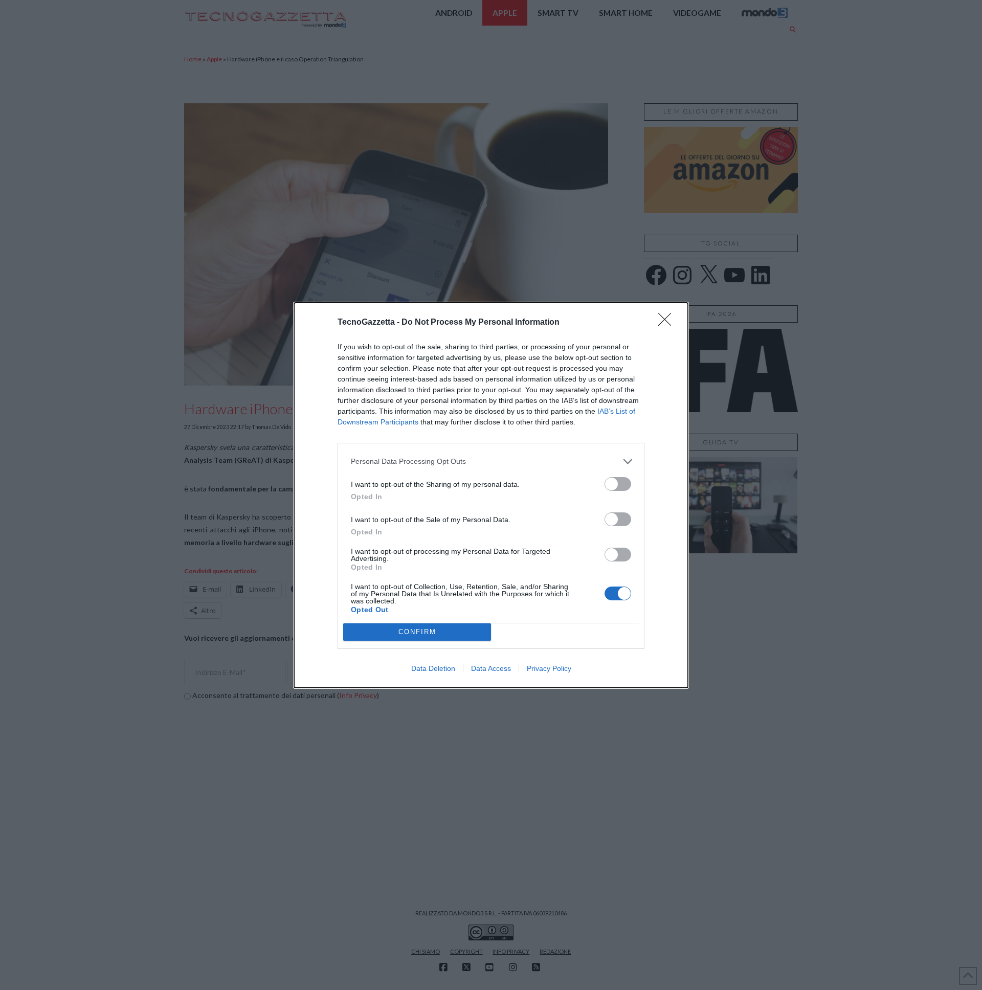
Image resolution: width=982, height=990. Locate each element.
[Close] (668, 322)
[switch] (618, 484)
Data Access (491, 668)
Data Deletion (433, 668)
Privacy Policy (549, 668)
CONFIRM (417, 632)
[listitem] (491, 461)
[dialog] (491, 495)
